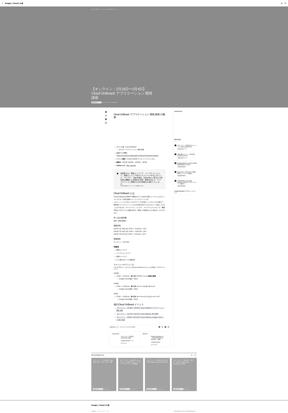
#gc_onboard (131, 165)
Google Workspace (181, 166)
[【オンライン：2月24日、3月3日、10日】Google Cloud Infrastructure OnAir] (184, 374)
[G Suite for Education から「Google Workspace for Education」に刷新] (155, 339)
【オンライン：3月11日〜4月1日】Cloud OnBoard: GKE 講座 (137, 314)
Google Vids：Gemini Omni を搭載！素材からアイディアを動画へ (187, 172)
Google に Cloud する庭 (14, 3)
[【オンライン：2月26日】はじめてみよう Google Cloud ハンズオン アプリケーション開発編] (130, 374)
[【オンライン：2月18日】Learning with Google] (124, 339)
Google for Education (155, 342)
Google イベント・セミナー (100, 9)
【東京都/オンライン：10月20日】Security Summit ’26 (186, 155)
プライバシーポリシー (101, 411)
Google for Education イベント (127, 340)
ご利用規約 (93, 411)
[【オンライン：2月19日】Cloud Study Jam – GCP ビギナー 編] (103, 374)
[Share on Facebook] (106, 112)
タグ (108, 411)
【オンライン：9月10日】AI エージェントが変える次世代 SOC (186, 146)
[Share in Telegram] (106, 119)
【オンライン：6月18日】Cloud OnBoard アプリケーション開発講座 (140, 267)
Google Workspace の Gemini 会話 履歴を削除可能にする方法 (187, 164)
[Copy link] (106, 123)
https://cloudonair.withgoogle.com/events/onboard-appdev (137, 156)
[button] (2, 3)
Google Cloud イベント (112, 9)
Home (92, 9)
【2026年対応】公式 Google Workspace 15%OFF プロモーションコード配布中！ (187, 182)
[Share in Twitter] (106, 115)
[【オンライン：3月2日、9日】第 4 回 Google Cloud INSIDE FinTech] (157, 374)
